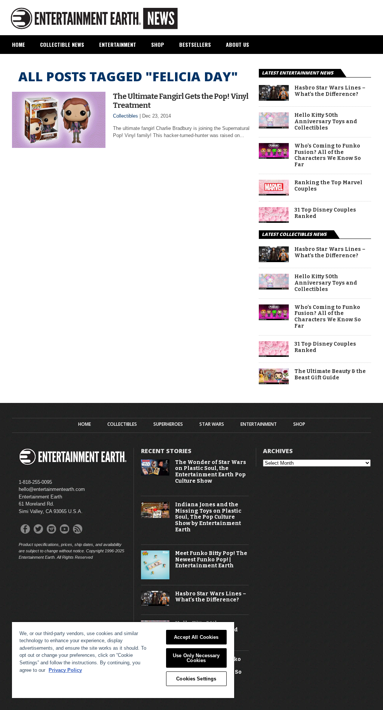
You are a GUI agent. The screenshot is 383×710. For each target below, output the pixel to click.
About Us (237, 44)
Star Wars (211, 424)
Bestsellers (195, 44)
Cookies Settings (196, 679)
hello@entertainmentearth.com (52, 489)
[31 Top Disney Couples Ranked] (274, 221)
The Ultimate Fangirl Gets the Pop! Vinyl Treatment (180, 101)
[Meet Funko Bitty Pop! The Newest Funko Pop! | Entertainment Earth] (155, 577)
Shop (157, 44)
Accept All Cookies (196, 637)
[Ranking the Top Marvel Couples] (274, 193)
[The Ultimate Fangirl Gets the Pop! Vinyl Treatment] (58, 146)
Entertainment (117, 44)
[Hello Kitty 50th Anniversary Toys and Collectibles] (274, 126)
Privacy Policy (65, 670)
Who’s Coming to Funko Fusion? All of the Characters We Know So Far (327, 155)
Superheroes (168, 424)
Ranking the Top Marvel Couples (328, 186)
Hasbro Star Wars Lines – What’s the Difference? (329, 91)
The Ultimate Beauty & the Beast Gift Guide (330, 374)
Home (18, 44)
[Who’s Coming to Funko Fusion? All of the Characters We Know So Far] (274, 157)
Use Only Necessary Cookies (196, 658)
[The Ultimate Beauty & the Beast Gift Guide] (274, 382)
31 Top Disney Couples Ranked (325, 213)
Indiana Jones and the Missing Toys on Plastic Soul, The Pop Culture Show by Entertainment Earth (208, 517)
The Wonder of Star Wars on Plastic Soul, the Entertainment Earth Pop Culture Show (210, 471)
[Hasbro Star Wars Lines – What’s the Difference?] (274, 98)
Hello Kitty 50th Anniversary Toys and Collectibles (325, 121)
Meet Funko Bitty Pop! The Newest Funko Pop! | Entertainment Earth (211, 559)
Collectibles (125, 116)
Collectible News (62, 44)
